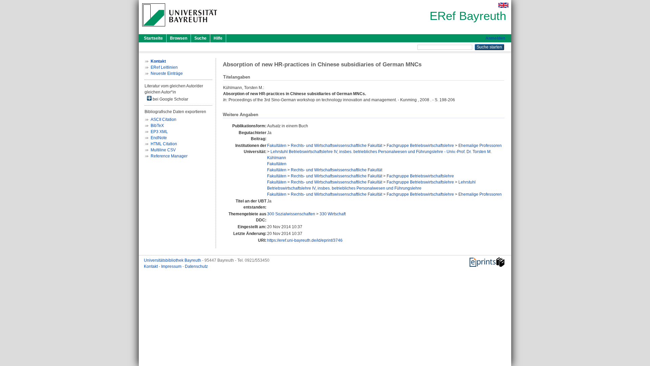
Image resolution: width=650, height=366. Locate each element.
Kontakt (151, 266)
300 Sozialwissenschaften (291, 214)
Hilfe (218, 38)
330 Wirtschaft (333, 214)
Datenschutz (196, 266)
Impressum (171, 266)
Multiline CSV (163, 150)
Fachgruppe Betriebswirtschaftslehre (420, 145)
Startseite (153, 38)
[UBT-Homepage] (179, 28)
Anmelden (495, 38)
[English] (503, 5)
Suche (200, 38)
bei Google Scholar (170, 99)
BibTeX (157, 125)
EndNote (159, 137)
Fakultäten (276, 145)
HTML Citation (164, 144)
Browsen (178, 38)
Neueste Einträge (167, 73)
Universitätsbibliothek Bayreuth (173, 260)
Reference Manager (169, 156)
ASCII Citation (163, 119)
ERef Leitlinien (164, 67)
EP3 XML (159, 131)
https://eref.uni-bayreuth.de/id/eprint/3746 (305, 240)
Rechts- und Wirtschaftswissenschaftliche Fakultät (336, 145)
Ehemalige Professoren (480, 145)
